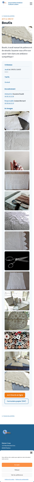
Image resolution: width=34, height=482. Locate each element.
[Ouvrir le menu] (31, 3)
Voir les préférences (17, 475)
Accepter (17, 465)
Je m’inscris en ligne (15, 395)
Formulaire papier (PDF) (16, 401)
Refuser (17, 470)
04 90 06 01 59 (9, 103)
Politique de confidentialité (21, 479)
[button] (31, 453)
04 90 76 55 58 (9, 96)
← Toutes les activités (8, 16)
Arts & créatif (8, 19)
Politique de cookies (10, 479)
